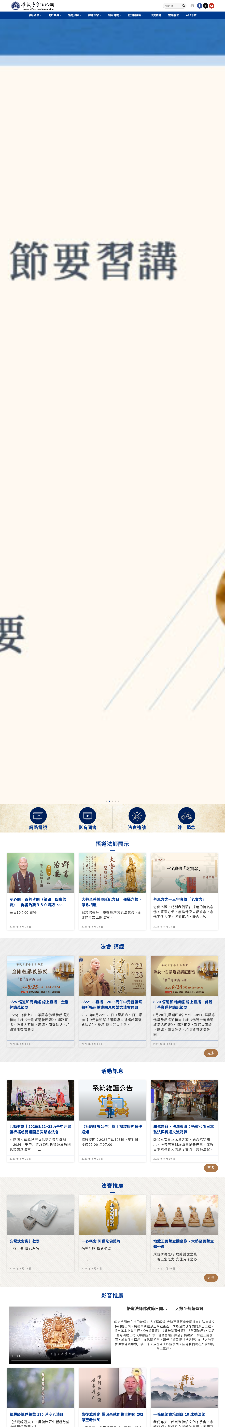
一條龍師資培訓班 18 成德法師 (179, 1414)
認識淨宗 (93, 15)
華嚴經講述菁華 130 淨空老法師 (37, 1414)
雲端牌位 (173, 15)
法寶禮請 (156, 15)
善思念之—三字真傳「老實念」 (179, 899)
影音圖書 (88, 827)
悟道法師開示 (112, 844)
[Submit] (183, 6)
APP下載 (191, 15)
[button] (106, 801)
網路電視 (38, 827)
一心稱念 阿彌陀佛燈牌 (101, 1241)
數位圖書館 (134, 15)
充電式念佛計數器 (25, 1241)
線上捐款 (187, 827)
